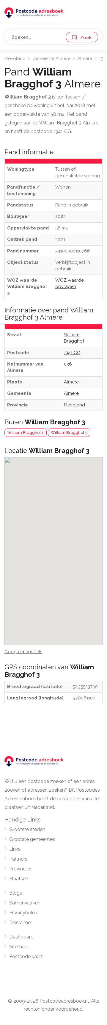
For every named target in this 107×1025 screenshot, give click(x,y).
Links (15, 849)
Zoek (84, 37)
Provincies (20, 869)
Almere (84, 58)
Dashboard (21, 937)
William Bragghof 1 (25, 432)
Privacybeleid (24, 912)
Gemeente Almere (51, 58)
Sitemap (18, 947)
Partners (18, 859)
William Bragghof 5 (69, 432)
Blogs (15, 893)
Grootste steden (27, 829)
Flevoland (15, 58)
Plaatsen (18, 878)
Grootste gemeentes (32, 839)
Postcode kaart (26, 956)
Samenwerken (24, 903)
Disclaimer (20, 922)
